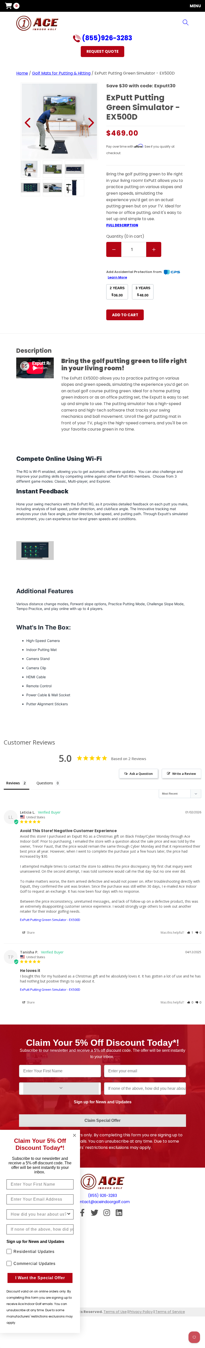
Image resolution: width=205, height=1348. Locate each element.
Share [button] (30, 932)
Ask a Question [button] (141, 773)
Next (90, 122)
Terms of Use (115, 1311)
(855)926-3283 (106, 38)
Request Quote (102, 51)
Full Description (122, 225)
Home (22, 73)
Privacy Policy (141, 1311)
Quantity (125, 236)
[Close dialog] (75, 1135)
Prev (28, 122)
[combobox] (38, 1214)
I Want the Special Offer (40, 1278)
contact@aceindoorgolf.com (102, 1201)
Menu (195, 6)
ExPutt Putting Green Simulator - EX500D (50, 919)
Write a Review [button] (184, 773)
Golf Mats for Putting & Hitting (61, 73)
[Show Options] (61, 1089)
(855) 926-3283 (102, 1195)
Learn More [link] (117, 277)
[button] (190, 932)
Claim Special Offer (102, 1120)
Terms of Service (170, 1311)
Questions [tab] (44, 783)
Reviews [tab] (13, 783)
